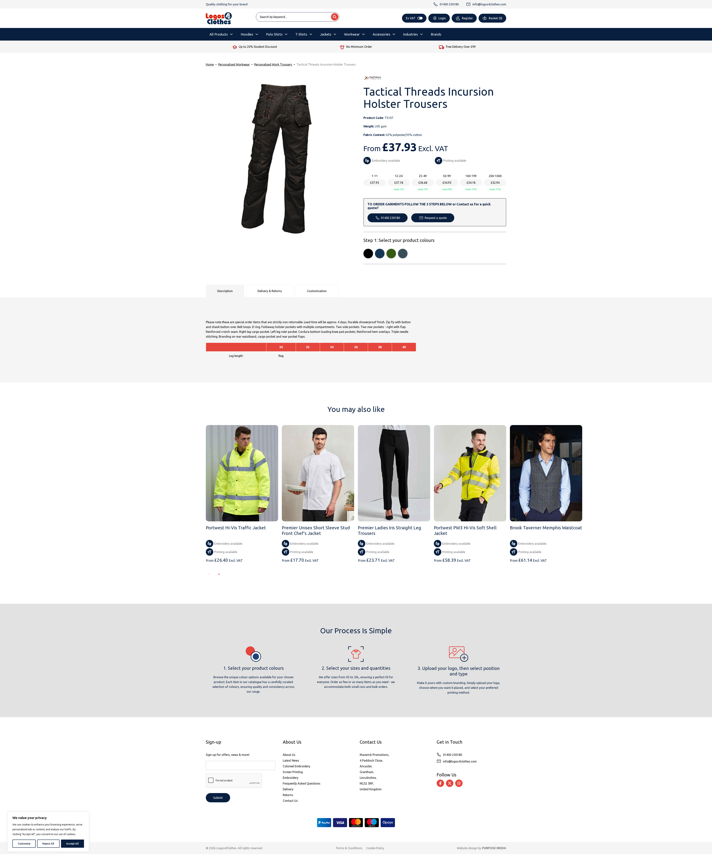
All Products (219, 34)
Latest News (291, 760)
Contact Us (290, 800)
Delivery (288, 789)
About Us (289, 754)
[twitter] (449, 783)
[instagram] (459, 783)
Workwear (352, 34)
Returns (288, 795)
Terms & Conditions (349, 848)
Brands (436, 34)
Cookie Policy (375, 848)
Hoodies (247, 34)
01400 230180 (390, 217)
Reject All (48, 843)
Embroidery (290, 777)
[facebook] (440, 783)
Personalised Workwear (234, 64)
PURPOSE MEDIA (494, 848)
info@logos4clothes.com (460, 761)
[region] (48, 832)
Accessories (381, 34)
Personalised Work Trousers (273, 64)
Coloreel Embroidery (296, 766)
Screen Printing (293, 772)
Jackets (325, 34)
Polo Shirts (274, 34)
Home (210, 64)
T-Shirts (301, 34)
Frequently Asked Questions (301, 783)
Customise (24, 843)
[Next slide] (218, 574)
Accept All (72, 843)
